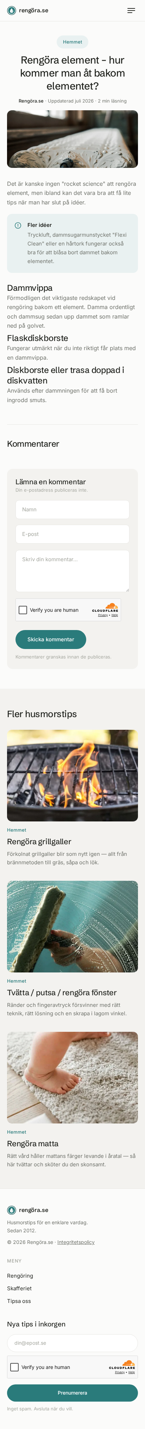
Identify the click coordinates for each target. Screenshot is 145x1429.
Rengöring (20, 1275)
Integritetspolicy (76, 1242)
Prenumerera (72, 1393)
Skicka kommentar (50, 639)
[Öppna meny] (131, 10)
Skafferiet (19, 1288)
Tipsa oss (19, 1301)
